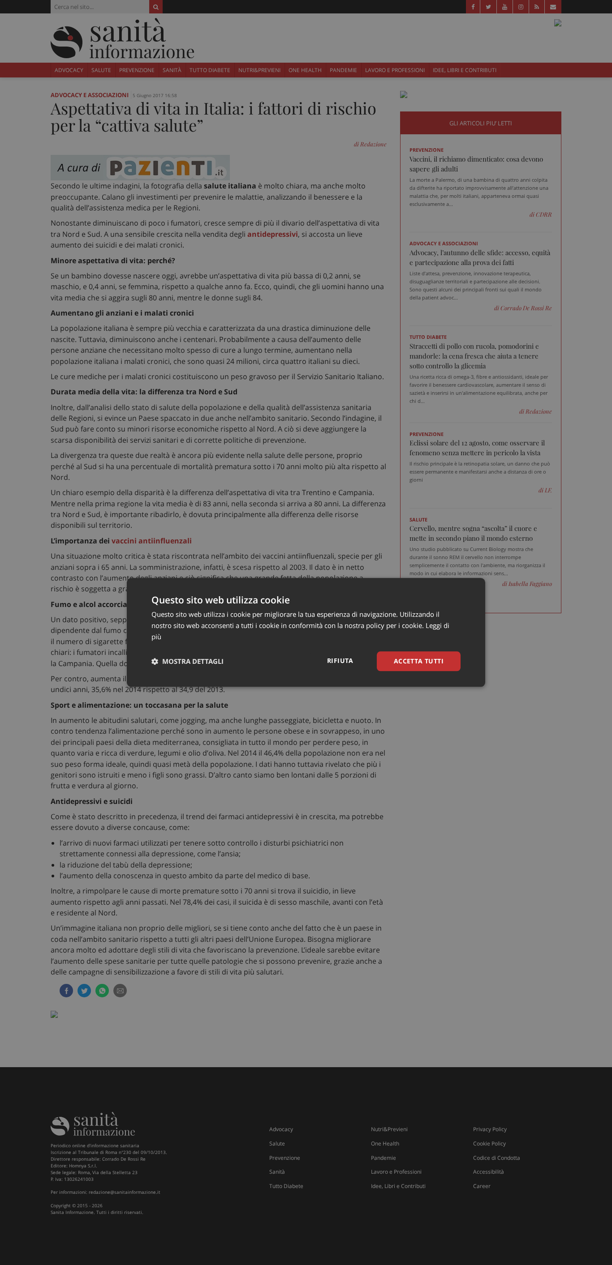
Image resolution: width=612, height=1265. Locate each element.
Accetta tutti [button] (419, 661)
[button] (187, 661)
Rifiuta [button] (340, 660)
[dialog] (306, 632)
